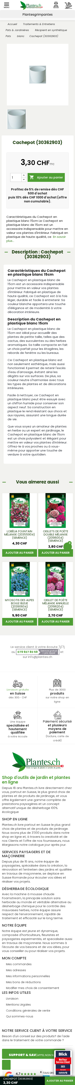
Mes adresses (16, 970)
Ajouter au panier (46, 177)
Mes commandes (19, 964)
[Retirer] (23, 179)
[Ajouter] (23, 175)
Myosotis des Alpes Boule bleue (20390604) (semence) (19, 605)
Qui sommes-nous (19, 1016)
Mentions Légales (18, 1005)
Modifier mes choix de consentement (32, 988)
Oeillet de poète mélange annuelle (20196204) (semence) (55, 605)
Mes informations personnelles (28, 976)
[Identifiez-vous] (56, 4)
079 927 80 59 (27, 652)
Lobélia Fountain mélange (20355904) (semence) (19, 534)
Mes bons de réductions (23, 982)
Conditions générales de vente (28, 1011)
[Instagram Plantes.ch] (6, 1065)
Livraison (12, 999)
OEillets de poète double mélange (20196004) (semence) (55, 536)
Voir (19, 522)
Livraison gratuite (18, 689)
